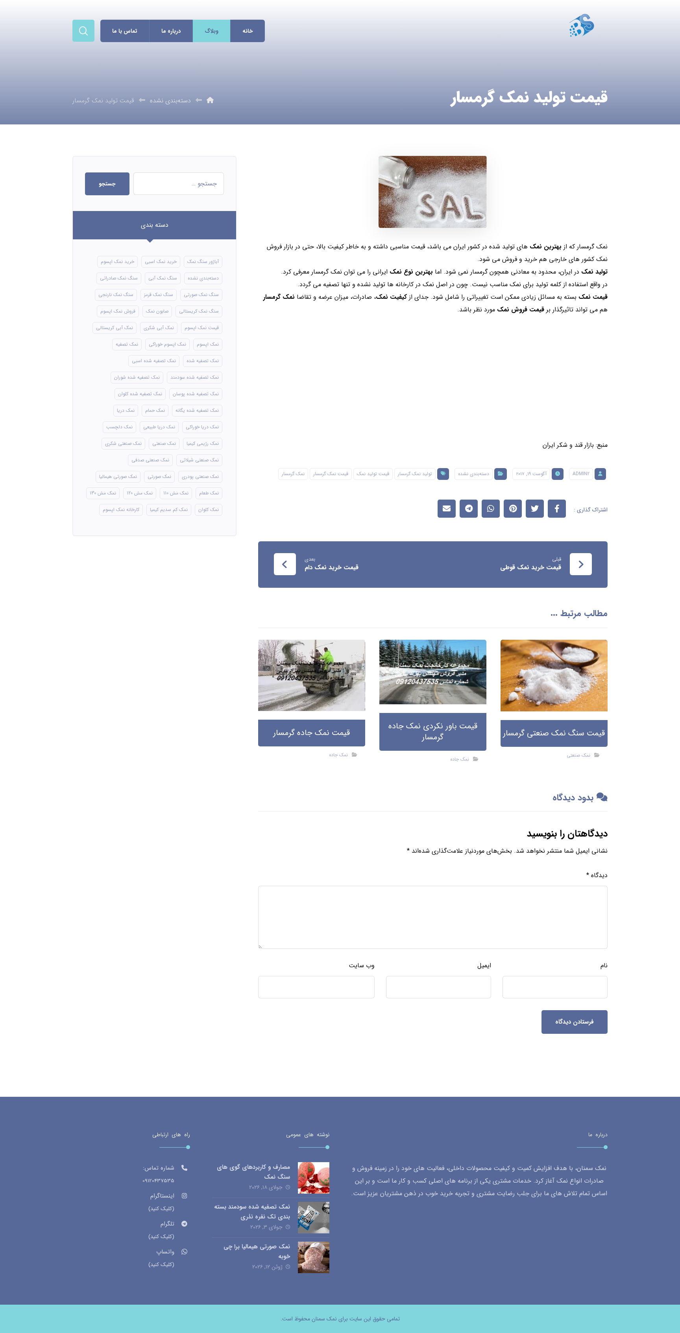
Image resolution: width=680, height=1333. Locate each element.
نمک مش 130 (103, 493)
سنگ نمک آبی (162, 278)
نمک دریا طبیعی (159, 427)
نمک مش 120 (140, 493)
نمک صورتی (159, 476)
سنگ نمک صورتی (201, 294)
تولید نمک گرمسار (415, 474)
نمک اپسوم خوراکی (167, 344)
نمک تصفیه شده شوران (137, 377)
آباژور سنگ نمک (203, 261)
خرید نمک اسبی (161, 261)
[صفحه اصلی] (210, 101)
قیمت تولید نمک (373, 474)
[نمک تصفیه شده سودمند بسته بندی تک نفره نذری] (313, 1217)
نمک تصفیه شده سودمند (194, 377)
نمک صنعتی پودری (200, 476)
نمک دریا (126, 410)
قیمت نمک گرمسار (330, 474)
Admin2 (581, 474)
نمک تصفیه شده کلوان (140, 394)
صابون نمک (157, 311)
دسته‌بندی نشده (473, 474)
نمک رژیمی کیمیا (203, 443)
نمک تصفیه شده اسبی (154, 361)
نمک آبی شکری (159, 327)
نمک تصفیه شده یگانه (197, 410)
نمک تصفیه (127, 344)
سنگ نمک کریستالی (199, 311)
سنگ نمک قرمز (158, 294)
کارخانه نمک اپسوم (121, 509)
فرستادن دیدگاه (574, 1022)
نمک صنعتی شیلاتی (199, 460)
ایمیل (484, 965)
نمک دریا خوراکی (202, 427)
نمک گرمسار (279, 297)
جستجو (107, 184)
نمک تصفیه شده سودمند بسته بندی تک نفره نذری (252, 1212)
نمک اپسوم (208, 344)
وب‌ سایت (362, 965)
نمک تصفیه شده (203, 361)
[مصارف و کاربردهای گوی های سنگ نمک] (313, 1178)
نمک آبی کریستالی (114, 327)
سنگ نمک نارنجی (115, 294)
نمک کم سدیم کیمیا (169, 509)
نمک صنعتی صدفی (150, 460)
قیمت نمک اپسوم (202, 327)
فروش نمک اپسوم (117, 311)
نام (604, 965)
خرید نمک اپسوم (117, 261)
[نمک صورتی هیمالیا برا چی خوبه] (313, 1257)
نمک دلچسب (119, 427)
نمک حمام (155, 410)
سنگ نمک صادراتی (119, 278)
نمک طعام (209, 493)
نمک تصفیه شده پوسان (196, 394)
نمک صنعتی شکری (123, 443)
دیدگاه (597, 875)
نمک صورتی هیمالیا (118, 476)
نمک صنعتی (578, 755)
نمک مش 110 (175, 493)
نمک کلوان (208, 509)
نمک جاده (459, 759)
